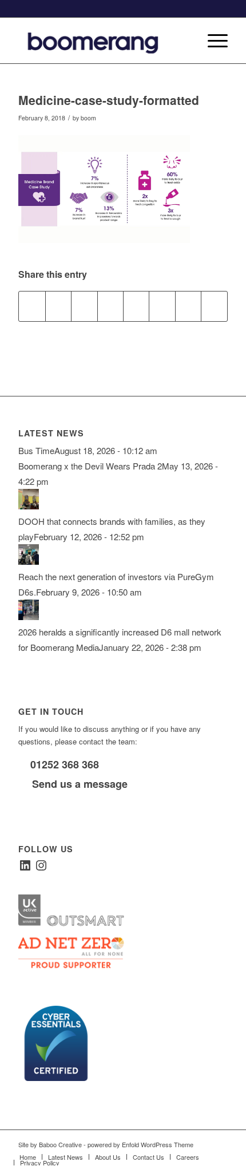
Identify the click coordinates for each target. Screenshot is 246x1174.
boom (88, 118)
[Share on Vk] (161, 306)
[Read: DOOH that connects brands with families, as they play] (28, 506)
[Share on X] (58, 306)
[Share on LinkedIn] (110, 306)
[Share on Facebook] (32, 306)
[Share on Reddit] (188, 306)
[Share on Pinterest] (84, 306)
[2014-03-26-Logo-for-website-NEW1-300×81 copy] (101, 40)
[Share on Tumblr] (136, 306)
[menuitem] (185, 40)
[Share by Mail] (214, 306)
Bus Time (36, 450)
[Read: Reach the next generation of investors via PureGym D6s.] (28, 561)
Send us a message (78, 783)
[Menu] (212, 40)
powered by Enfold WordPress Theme (140, 1144)
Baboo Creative (60, 1144)
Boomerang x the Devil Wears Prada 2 (90, 466)
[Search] (185, 40)
